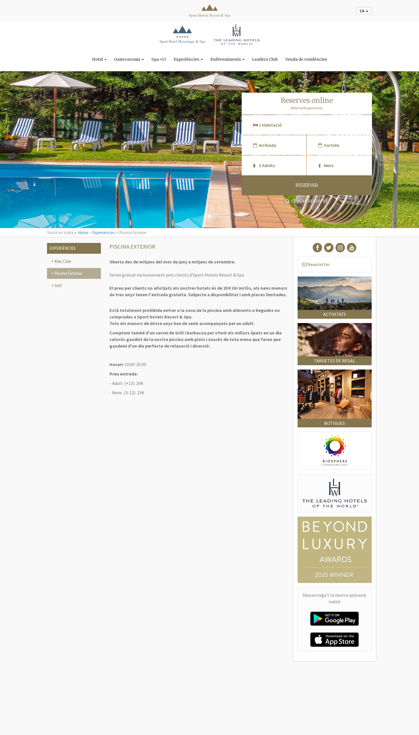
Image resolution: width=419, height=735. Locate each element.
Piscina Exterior (68, 273)
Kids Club (62, 261)
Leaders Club (265, 59)
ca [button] (362, 10)
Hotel (98, 59)
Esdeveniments (226, 59)
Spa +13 (158, 59)
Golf (58, 285)
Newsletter (318, 264)
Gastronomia (127, 59)
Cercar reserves (309, 201)
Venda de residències (306, 59)
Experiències (187, 59)
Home (83, 232)
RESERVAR (307, 185)
